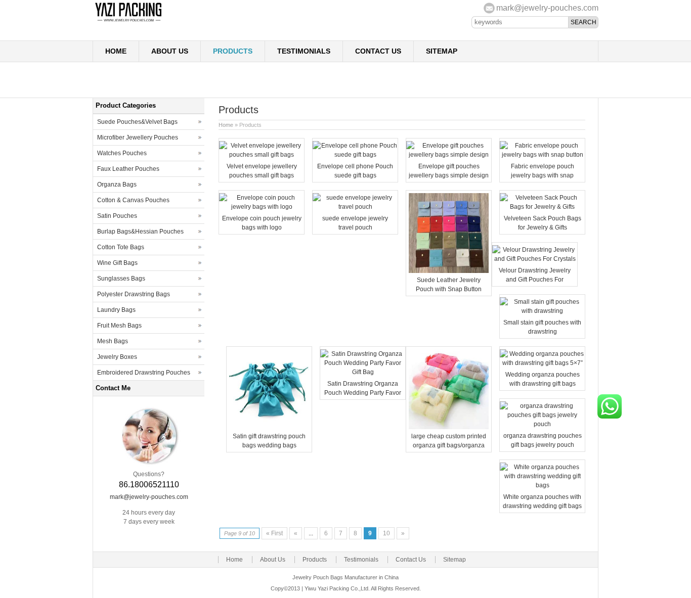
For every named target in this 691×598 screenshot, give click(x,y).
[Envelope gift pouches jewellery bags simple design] (448, 154)
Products (232, 51)
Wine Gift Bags (117, 262)
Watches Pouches (122, 153)
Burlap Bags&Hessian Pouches (140, 231)
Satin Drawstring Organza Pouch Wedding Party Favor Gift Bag (362, 392)
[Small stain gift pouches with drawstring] (542, 310)
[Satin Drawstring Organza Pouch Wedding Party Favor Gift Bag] (362, 372)
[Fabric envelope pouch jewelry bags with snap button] (542, 154)
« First (274, 533)
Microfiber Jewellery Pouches (137, 137)
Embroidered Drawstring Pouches (143, 372)
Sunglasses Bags (121, 278)
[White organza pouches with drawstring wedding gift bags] (542, 485)
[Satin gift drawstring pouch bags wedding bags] (269, 427)
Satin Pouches (117, 215)
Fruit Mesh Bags (119, 325)
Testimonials (303, 51)
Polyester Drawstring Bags (133, 294)
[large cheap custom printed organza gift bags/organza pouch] (449, 427)
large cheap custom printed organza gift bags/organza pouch (448, 445)
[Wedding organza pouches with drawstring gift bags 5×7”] (542, 362)
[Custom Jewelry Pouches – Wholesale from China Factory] (194, 20)
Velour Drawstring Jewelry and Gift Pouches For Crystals (535, 279)
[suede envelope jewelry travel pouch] (355, 206)
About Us (169, 51)
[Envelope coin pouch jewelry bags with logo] (261, 206)
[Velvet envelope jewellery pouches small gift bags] (261, 154)
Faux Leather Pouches (128, 168)
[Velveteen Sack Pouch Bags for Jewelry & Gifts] (542, 206)
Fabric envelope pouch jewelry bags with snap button (542, 175)
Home (115, 51)
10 (386, 533)
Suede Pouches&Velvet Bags (137, 121)
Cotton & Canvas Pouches (133, 200)
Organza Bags (117, 184)
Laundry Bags (116, 309)
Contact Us (378, 51)
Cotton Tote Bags (120, 247)
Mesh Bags (112, 341)
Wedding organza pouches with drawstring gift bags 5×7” (542, 383)
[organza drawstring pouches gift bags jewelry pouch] (542, 424)
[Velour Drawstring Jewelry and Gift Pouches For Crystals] (534, 258)
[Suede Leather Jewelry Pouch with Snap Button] (449, 270)
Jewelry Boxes (117, 356)
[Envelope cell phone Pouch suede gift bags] (355, 154)
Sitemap (441, 51)
